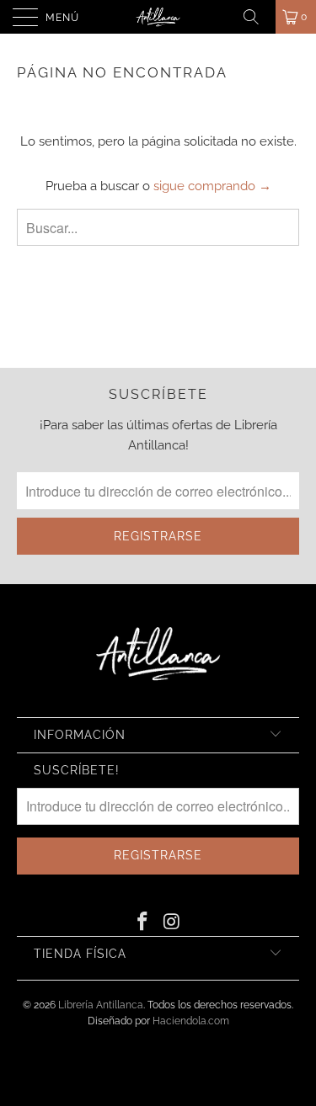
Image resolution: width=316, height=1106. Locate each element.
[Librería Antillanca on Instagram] (172, 922)
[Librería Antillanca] (158, 17)
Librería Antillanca (100, 1005)
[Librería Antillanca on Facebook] (142, 922)
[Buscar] (257, 16)
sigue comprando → (212, 186)
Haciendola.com (191, 1021)
